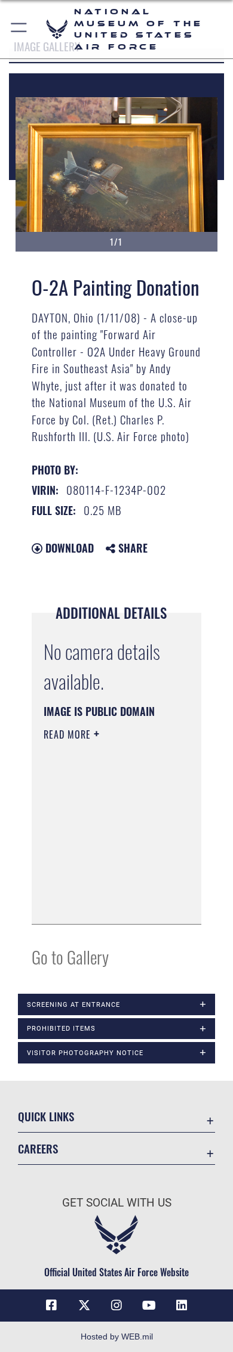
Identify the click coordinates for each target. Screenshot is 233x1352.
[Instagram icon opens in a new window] (116, 1305)
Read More (69, 734)
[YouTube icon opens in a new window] (149, 1305)
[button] (19, 29)
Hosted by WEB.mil (117, 1336)
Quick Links (46, 1116)
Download (68, 548)
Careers (38, 1148)
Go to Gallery (70, 956)
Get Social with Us (116, 1203)
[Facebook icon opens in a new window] (51, 1305)
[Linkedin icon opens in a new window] (182, 1305)
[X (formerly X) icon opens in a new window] (84, 1305)
